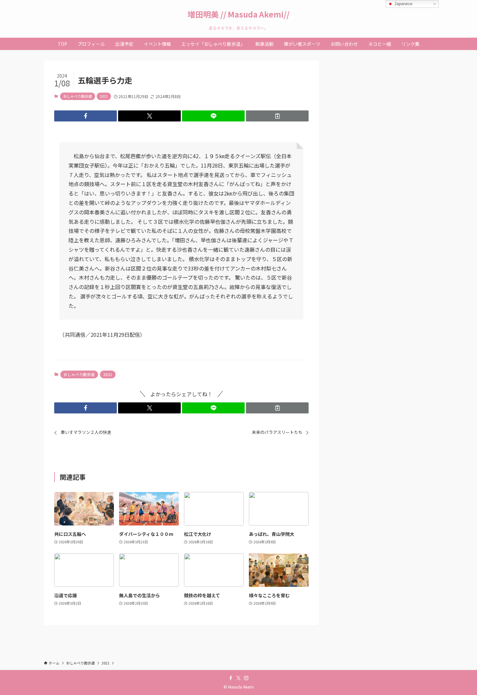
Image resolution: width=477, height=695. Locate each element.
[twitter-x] (238, 678)
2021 (104, 96)
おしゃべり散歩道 (77, 96)
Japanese (402, 3)
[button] (85, 115)
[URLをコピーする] (277, 115)
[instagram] (246, 678)
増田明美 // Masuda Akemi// (238, 14)
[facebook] (231, 678)
